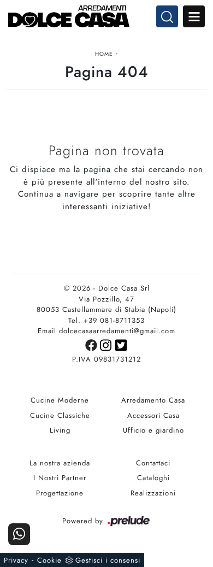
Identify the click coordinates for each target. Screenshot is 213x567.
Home (104, 54)
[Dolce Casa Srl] (106, 16)
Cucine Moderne (60, 400)
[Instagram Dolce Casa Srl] (107, 344)
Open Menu (194, 16)
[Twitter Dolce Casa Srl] (121, 344)
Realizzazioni (153, 493)
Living (60, 430)
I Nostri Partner (59, 477)
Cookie (49, 560)
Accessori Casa (153, 415)
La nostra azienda (59, 463)
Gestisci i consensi (107, 560)
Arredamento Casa (153, 400)
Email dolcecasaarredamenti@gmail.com (106, 331)
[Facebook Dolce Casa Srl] (92, 344)
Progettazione (60, 493)
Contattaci (153, 463)
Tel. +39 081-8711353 (106, 320)
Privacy (16, 560)
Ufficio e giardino (153, 430)
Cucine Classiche (60, 415)
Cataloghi (153, 477)
